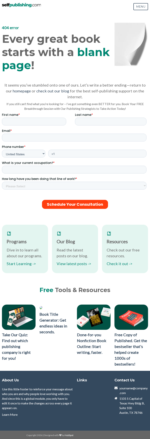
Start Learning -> (21, 263)
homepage (22, 91)
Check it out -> (119, 263)
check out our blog (52, 91)
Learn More (10, 414)
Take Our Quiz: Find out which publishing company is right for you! (16, 346)
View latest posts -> (74, 263)
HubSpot (69, 435)
